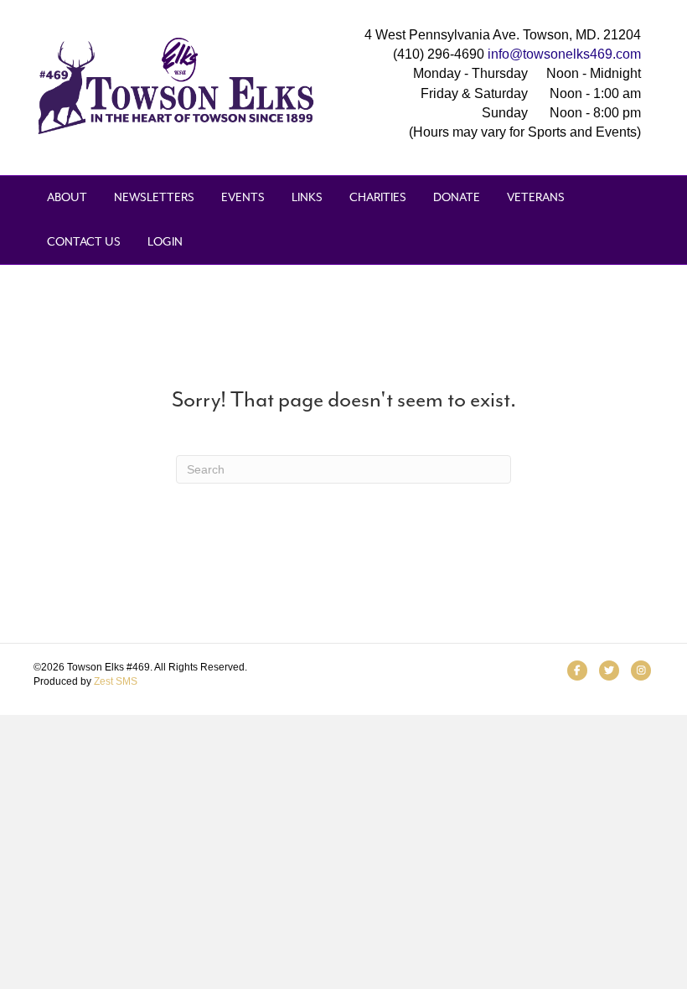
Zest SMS (115, 681)
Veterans (536, 197)
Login (165, 242)
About (67, 197)
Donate (456, 197)
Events (243, 197)
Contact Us (84, 242)
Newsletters (154, 197)
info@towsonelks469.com (564, 54)
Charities (377, 197)
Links (307, 197)
